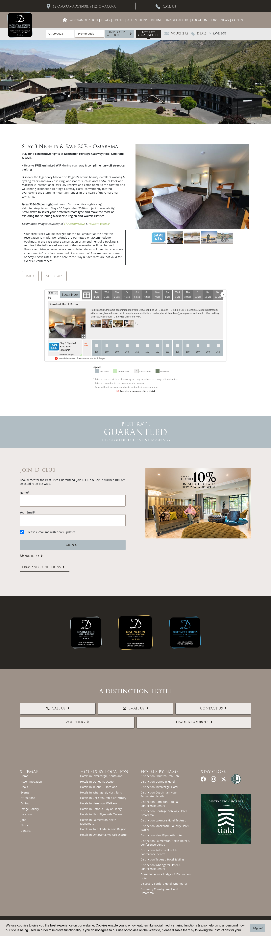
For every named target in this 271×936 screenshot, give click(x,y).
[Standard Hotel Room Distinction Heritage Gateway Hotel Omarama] (67, 323)
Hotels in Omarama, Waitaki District (103, 835)
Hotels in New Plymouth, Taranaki (102, 814)
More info (29, 556)
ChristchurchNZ (75, 224)
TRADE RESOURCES (192, 722)
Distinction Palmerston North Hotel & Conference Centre (165, 843)
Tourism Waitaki (99, 224)
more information (67, 358)
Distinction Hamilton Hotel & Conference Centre (159, 804)
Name (24, 492)
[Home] (64, 20)
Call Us (169, 6)
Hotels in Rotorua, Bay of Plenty (101, 809)
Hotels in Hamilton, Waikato (98, 803)
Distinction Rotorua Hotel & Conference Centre (158, 852)
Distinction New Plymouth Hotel (161, 835)
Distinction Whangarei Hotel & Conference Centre (160, 867)
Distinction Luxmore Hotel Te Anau (163, 820)
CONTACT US (211, 708)
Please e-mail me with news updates (51, 532)
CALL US (58, 708)
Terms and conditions (40, 567)
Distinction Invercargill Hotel (159, 787)
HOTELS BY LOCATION (104, 772)
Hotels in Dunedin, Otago (96, 781)
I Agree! (258, 928)
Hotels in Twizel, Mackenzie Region (103, 829)
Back (30, 276)
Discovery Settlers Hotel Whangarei (163, 883)
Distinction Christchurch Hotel (160, 776)
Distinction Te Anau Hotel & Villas (162, 859)
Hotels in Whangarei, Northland (101, 792)
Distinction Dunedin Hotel (157, 781)
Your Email (27, 512)
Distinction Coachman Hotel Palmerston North (158, 794)
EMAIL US (136, 708)
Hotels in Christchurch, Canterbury (103, 798)
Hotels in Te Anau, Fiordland (98, 787)
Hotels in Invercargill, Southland (101, 776)
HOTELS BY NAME (159, 772)
